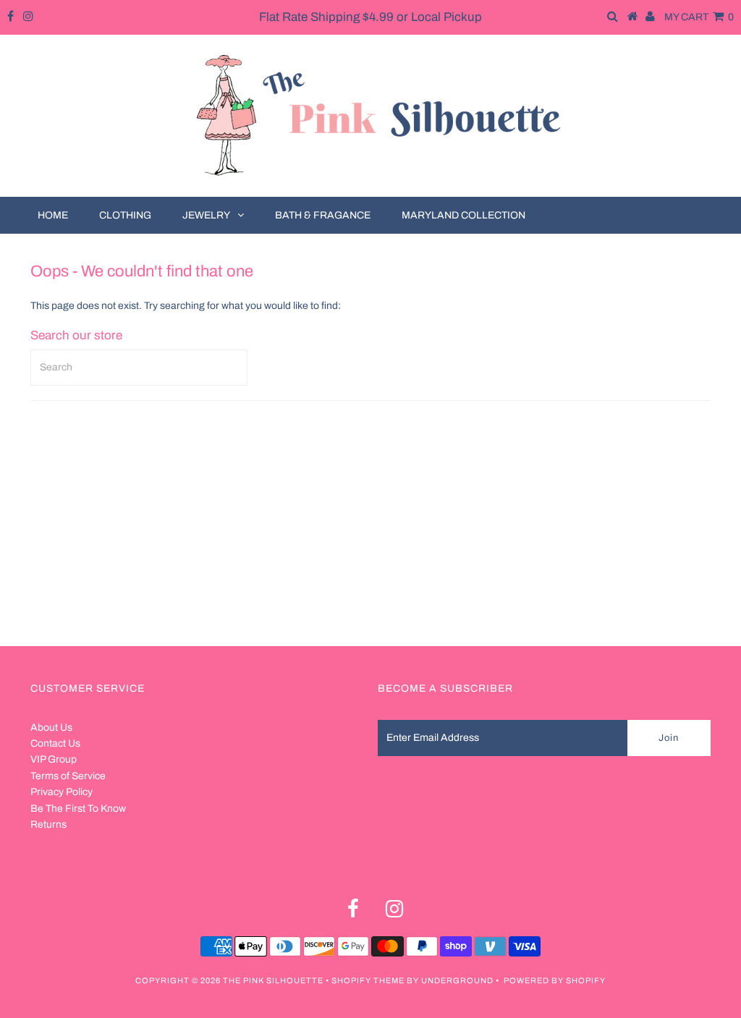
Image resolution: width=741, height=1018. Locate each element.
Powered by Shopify (555, 980)
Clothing (125, 215)
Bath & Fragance (322, 215)
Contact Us (55, 743)
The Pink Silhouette (273, 980)
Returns (48, 824)
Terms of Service (68, 776)
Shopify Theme (368, 980)
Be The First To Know (78, 808)
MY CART (699, 17)
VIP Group (53, 759)
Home (53, 215)
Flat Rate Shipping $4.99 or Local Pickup (370, 17)
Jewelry (206, 215)
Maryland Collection (463, 215)
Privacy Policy (61, 791)
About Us (51, 727)
